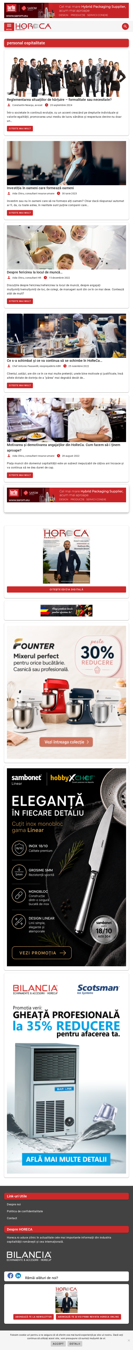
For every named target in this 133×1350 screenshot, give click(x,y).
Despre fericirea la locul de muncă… (35, 272)
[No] (128, 1340)
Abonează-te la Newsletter (33, 1317)
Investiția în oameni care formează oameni (40, 188)
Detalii (75, 1343)
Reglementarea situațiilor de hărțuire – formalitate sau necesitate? (59, 100)
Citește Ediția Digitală (66, 589)
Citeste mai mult (20, 128)
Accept (58, 1343)
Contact (12, 1218)
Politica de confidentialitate (25, 1211)
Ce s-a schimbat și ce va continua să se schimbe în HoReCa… (54, 361)
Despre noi (14, 1204)
